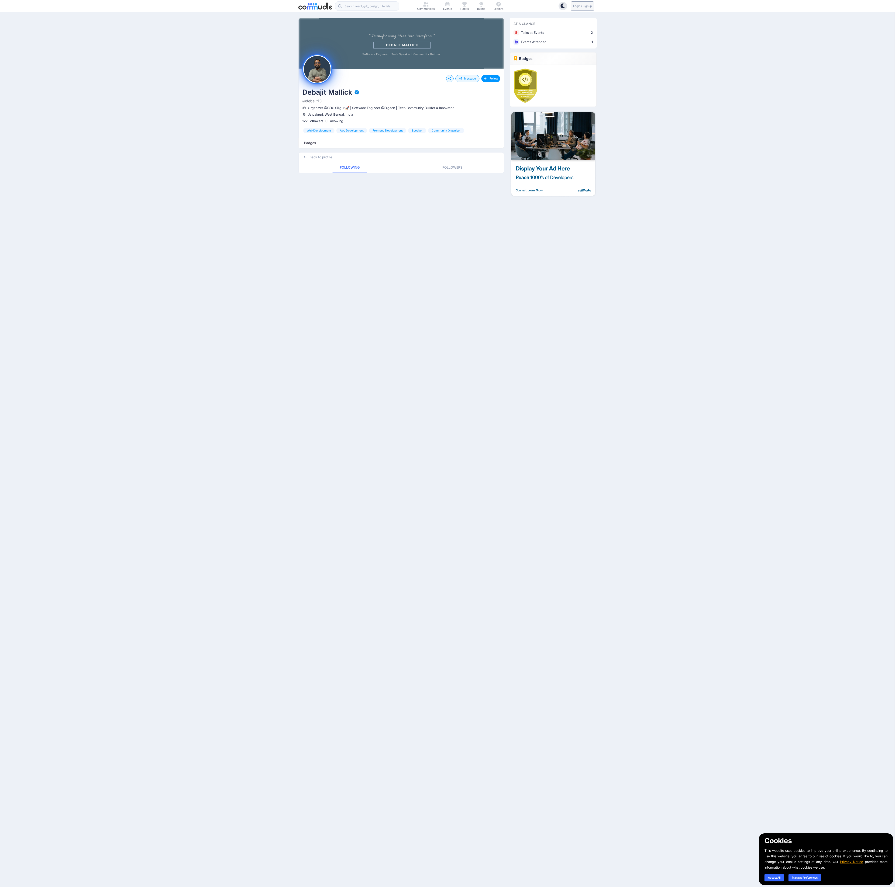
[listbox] (401, 130)
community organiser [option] (446, 130)
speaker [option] (417, 130)
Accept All (774, 877)
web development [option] (319, 130)
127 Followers (313, 121)
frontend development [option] (387, 130)
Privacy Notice (851, 862)
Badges (526, 58)
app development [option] (352, 130)
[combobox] (367, 6)
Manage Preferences (804, 877)
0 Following (334, 121)
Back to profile (321, 157)
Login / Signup (582, 6)
